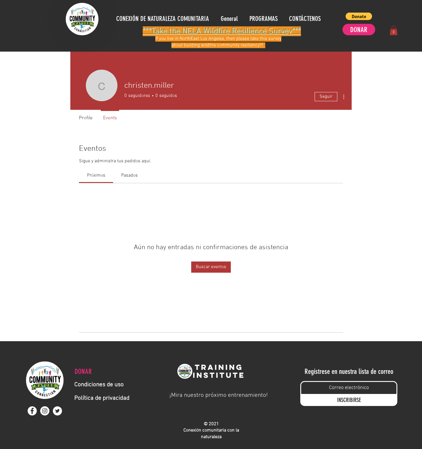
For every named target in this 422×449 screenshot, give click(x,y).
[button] (359, 16)
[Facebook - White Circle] (32, 410)
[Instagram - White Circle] (44, 410)
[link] (96, 175)
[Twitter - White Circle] (57, 410)
